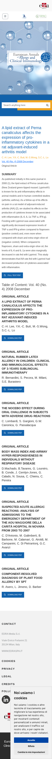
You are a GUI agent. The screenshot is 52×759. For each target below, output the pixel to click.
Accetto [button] (31, 740)
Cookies (8, 661)
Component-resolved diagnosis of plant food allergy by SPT (22, 577)
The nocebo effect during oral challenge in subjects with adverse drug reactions (26, 412)
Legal (7, 676)
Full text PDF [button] (14, 275)
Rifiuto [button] (31, 746)
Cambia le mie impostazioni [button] (31, 752)
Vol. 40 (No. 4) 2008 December (17, 161)
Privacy (8, 668)
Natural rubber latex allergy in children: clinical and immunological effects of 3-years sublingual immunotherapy (26, 364)
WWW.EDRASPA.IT (12, 651)
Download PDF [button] (14, 338)
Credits (8, 684)
